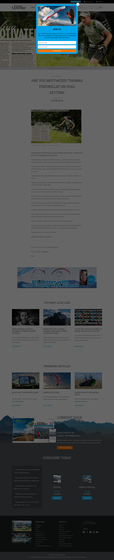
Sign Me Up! (57, 51)
